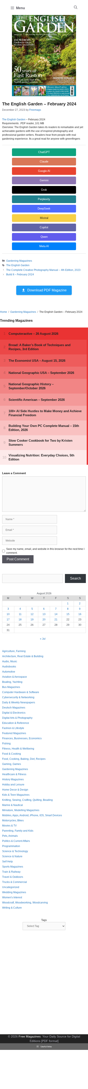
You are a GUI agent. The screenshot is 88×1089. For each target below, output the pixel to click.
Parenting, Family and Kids (17, 830)
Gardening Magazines (19, 260)
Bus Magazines (11, 687)
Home (3, 311)
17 (8, 619)
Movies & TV (9, 825)
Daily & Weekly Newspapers (18, 702)
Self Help (7, 861)
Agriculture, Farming (14, 651)
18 (20, 619)
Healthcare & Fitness (14, 774)
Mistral (44, 218)
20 (44, 619)
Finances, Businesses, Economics (22, 738)
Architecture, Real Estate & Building (22, 656)
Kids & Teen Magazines (15, 794)
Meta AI (44, 246)
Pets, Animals (10, 835)
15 (67, 614)
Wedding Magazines (14, 892)
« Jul (42, 638)
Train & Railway (11, 871)
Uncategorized (10, 887)
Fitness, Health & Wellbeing (18, 748)
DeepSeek (44, 208)
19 (32, 619)
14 (55, 614)
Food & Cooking (11, 753)
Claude (44, 161)
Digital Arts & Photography (17, 717)
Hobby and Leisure (13, 784)
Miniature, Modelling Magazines (20, 810)
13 (44, 614)
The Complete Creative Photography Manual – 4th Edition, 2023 (43, 270)
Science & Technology (15, 851)
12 (32, 614)
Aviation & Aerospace (14, 676)
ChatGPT (44, 152)
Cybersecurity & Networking (18, 697)
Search (75, 578)
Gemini (44, 180)
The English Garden (13, 119)
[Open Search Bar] (75, 7)
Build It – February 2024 (20, 274)
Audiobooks (9, 666)
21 (55, 619)
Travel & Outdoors (12, 876)
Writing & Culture (12, 907)
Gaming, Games (11, 764)
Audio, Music (9, 661)
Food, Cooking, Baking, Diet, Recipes (23, 758)
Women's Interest (12, 897)
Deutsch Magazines (13, 707)
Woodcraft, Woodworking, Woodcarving (25, 902)
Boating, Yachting (12, 681)
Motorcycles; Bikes (13, 820)
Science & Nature (12, 856)
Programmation (11, 846)
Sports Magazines (12, 866)
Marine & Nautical (12, 805)
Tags (44, 920)
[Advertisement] (44, 983)
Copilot (44, 227)
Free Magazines (30, 1036)
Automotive (8, 671)
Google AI (44, 171)
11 (20, 614)
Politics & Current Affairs (16, 841)
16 (79, 614)
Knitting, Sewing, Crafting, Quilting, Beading (27, 799)
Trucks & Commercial (14, 882)
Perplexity (44, 199)
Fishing (6, 743)
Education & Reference (15, 723)
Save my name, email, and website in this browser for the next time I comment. (45, 550)
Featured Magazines (14, 733)
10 (8, 614)
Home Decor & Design (15, 789)
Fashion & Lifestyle (13, 728)
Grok (44, 189)
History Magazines (13, 779)
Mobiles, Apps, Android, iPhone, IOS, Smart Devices (32, 815)
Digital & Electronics (13, 712)
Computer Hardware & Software (20, 692)
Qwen (44, 236)
